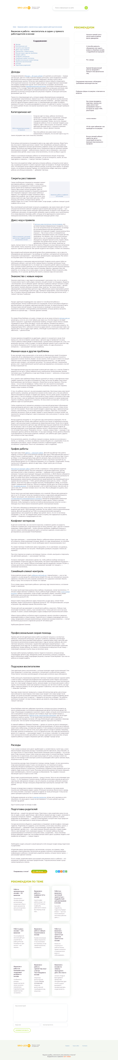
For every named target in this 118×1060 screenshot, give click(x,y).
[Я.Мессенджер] (56, 871)
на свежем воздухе (20, 486)
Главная (67, 1045)
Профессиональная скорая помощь (26, 60)
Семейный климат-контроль (24, 58)
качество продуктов (39, 797)
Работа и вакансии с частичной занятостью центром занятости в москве (59, 934)
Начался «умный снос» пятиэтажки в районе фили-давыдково (93, 36)
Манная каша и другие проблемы (26, 53)
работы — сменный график (34, 453)
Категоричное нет (21, 46)
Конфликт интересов (22, 56)
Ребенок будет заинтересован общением (42, 715)
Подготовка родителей (22, 65)
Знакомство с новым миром (24, 51)
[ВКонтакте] (59, 871)
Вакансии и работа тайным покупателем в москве (39, 932)
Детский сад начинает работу (20, 469)
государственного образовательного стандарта (26, 498)
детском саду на (64, 318)
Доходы (17, 44)
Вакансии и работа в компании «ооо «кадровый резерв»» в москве (19, 971)
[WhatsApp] (66, 871)
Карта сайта (76, 1045)
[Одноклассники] (61, 871)
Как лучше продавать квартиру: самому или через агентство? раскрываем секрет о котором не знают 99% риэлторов (94, 105)
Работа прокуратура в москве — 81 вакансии (21, 129)
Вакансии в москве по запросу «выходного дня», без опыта (60, 968)
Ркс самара (90, 60)
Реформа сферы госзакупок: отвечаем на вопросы (90, 92)
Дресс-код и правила (22, 49)
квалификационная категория (36, 86)
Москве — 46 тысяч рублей (34, 76)
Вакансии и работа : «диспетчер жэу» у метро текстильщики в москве (40, 969)
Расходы (18, 63)
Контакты (84, 1045)
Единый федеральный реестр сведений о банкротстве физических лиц (95, 70)
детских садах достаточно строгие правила (48, 224)
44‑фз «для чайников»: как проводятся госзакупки (95, 127)
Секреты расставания (22, 48)
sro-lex (24, 7)
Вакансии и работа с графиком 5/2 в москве (59, 195)
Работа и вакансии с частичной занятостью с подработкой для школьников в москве (21, 238)
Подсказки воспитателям (23, 61)
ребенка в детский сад (39, 575)
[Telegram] (64, 871)
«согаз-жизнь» (91, 118)
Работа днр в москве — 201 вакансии (19, 931)
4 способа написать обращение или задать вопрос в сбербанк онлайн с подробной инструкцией (95, 49)
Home (14, 27)
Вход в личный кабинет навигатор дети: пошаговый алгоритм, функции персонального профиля (94, 140)
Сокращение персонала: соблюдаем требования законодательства (88, 82)
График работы (20, 55)
